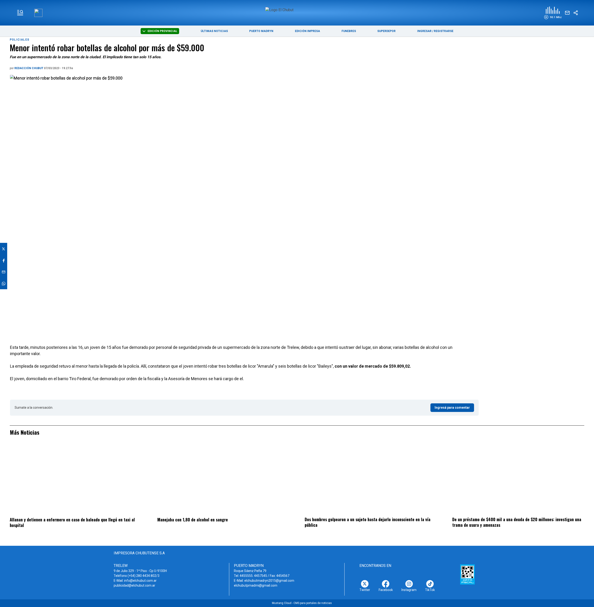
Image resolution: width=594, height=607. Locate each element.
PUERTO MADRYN (261, 31)
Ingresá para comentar (452, 407)
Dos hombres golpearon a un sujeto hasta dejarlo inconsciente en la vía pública (367, 522)
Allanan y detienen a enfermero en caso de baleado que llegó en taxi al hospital (72, 522)
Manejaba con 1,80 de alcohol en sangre (192, 520)
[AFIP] (467, 574)
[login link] (38, 13)
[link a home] (297, 12)
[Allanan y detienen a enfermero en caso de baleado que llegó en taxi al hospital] (76, 479)
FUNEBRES (349, 31)
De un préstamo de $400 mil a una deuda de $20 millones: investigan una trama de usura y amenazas (516, 522)
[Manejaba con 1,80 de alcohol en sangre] (223, 479)
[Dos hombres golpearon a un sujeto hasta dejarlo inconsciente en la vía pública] (371, 479)
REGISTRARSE (443, 31)
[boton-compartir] (575, 12)
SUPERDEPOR (386, 31)
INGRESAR (424, 31)
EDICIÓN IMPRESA (307, 31)
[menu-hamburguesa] (20, 13)
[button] (553, 12)
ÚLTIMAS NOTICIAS (214, 31)
